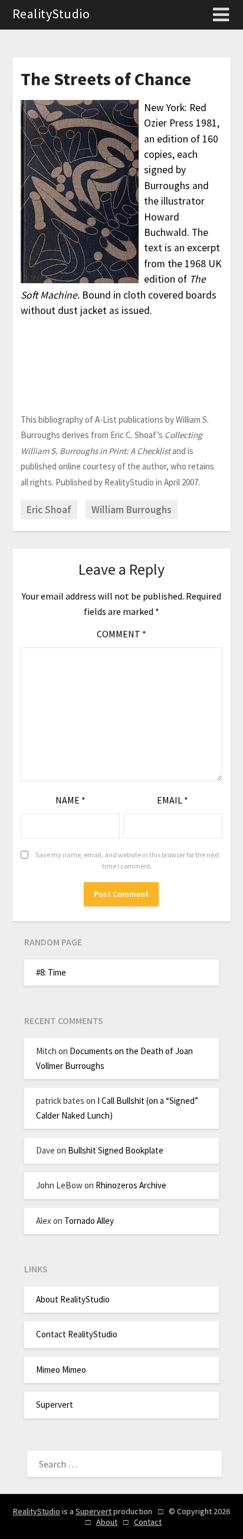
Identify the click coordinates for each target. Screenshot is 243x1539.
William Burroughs (131, 509)
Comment (121, 634)
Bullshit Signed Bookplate (115, 1150)
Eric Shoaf (49, 509)
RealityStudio (51, 13)
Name (70, 800)
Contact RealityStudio (76, 1334)
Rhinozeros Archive (131, 1185)
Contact (148, 1522)
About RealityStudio (73, 1299)
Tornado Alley (89, 1220)
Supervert (54, 1404)
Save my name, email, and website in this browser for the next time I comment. (127, 860)
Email (172, 800)
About (106, 1522)
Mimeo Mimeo (61, 1369)
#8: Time (51, 972)
